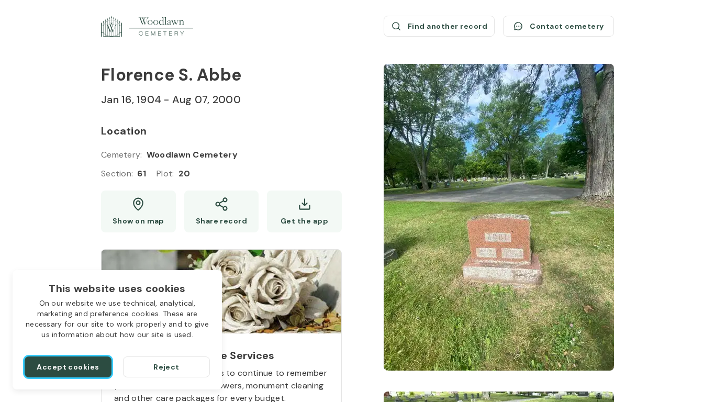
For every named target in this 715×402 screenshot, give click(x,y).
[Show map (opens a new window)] (138, 211)
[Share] (221, 211)
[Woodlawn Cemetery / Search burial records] (147, 26)
